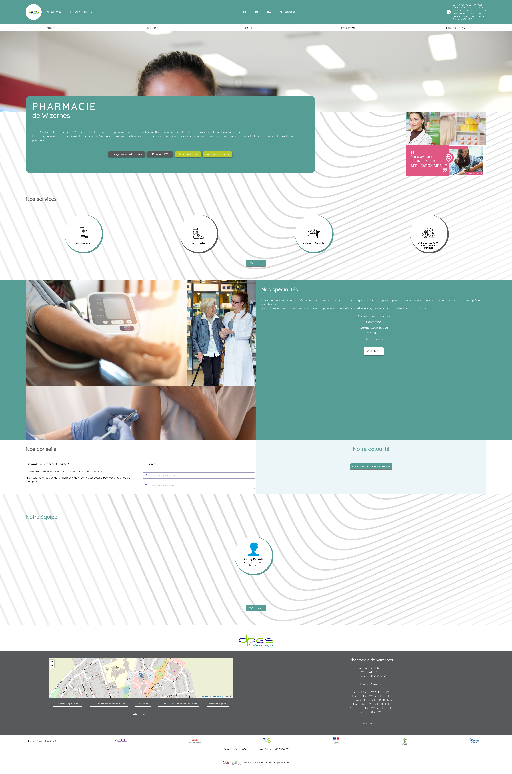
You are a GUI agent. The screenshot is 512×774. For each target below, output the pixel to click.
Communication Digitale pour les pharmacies (265, 762)
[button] (141, 675)
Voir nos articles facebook (371, 466)
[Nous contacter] (256, 12)
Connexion (290, 11)
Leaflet (206, 697)
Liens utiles (143, 703)
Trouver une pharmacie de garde (108, 703)
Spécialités (150, 28)
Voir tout (256, 263)
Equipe (248, 28)
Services (51, 28)
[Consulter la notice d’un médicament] (269, 12)
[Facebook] (244, 12)
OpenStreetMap (217, 697)
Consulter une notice (217, 154)
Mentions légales (217, 703)
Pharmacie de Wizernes (69, 12)
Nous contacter (188, 154)
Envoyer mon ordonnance (127, 154)
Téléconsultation (455, 28)
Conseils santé (349, 28)
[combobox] (199, 475)
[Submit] (146, 475)
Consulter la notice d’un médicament (179, 703)
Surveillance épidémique (68, 703)
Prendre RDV (160, 154)
